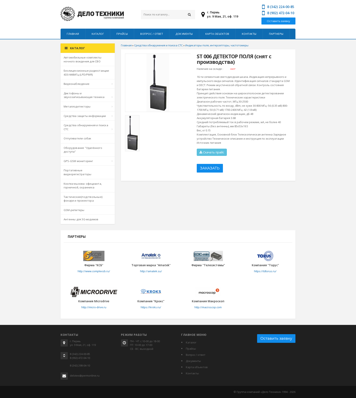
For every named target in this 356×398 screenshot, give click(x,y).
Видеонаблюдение (76, 84)
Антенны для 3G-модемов (81, 219)
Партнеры (276, 34)
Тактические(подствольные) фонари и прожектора (83, 199)
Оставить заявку (278, 21)
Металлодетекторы (77, 106)
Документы (184, 34)
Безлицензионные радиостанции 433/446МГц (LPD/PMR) (86, 72)
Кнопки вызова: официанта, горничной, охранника (83, 185)
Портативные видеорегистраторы (77, 172)
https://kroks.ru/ (151, 307)
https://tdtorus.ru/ (265, 271)
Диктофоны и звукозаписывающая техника (84, 95)
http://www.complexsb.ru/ (94, 271)
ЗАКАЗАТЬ (210, 168)
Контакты (249, 34)
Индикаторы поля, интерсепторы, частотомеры (216, 45)
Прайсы (122, 34)
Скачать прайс (213, 152)
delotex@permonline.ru (85, 375)
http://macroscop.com (208, 307)
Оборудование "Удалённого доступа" (83, 150)
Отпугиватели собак (77, 138)
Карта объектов (217, 34)
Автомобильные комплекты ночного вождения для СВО (83, 59)
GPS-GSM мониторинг (78, 161)
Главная (73, 34)
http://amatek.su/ (151, 271)
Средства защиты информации (85, 116)
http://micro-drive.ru (93, 307)
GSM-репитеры (74, 210)
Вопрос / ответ (151, 34)
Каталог (98, 34)
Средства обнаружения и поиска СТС (86, 127)
